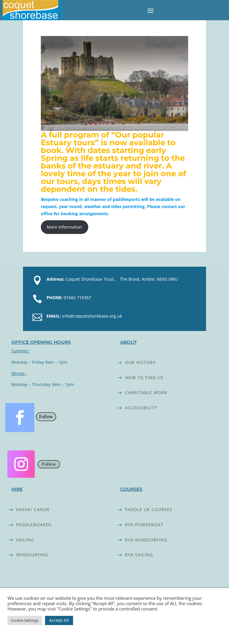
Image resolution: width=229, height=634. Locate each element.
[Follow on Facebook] (20, 417)
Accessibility (141, 407)
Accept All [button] (59, 620)
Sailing (25, 540)
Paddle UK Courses (148, 509)
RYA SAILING (139, 555)
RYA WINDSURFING (146, 540)
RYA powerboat (144, 524)
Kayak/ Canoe (33, 509)
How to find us (144, 377)
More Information (64, 227)
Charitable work (146, 392)
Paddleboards (34, 524)
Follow (46, 416)
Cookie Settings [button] (24, 620)
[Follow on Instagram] (21, 464)
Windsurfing (32, 555)
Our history (140, 362)
